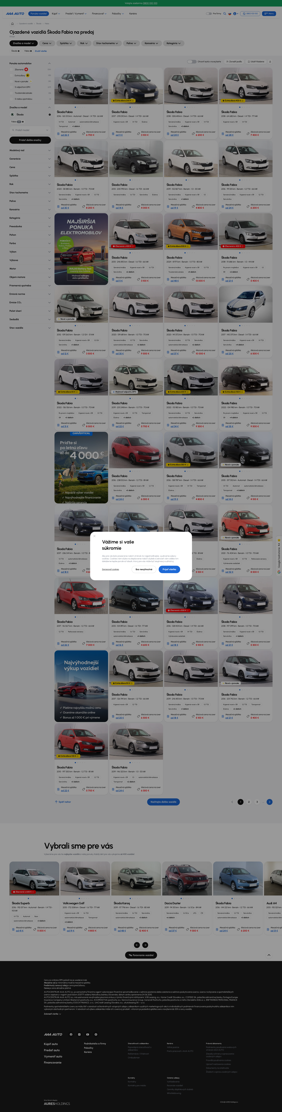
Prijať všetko (169, 569)
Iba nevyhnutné (144, 569)
